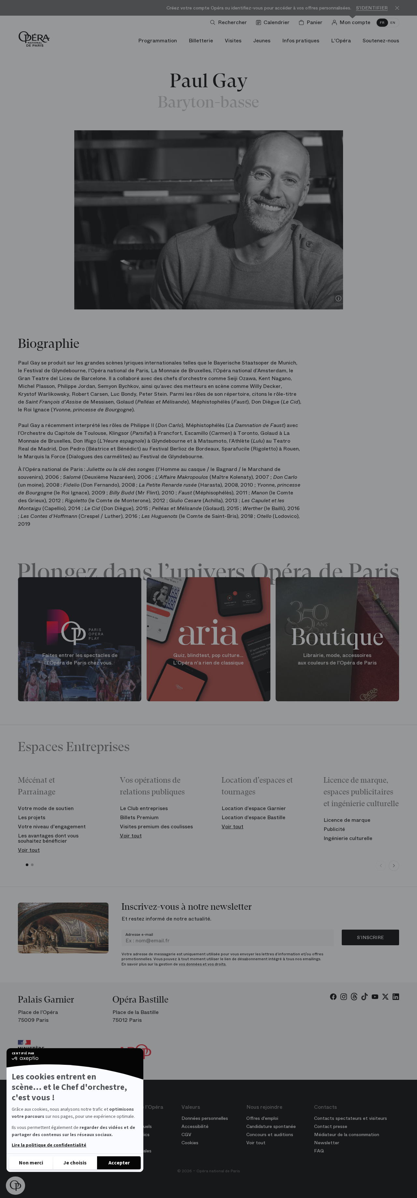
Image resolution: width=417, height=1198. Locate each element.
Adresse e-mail (139, 934)
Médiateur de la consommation (346, 1134)
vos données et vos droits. (202, 964)
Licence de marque (347, 820)
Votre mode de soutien (46, 808)
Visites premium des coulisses (156, 826)
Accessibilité (194, 1126)
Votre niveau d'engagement (52, 826)
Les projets (31, 817)
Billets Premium (139, 817)
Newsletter (326, 1142)
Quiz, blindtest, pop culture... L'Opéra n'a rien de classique (208, 659)
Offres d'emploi (262, 1118)
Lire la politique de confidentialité (49, 1145)
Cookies (189, 1142)
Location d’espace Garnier (254, 808)
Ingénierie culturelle (348, 838)
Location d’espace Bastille (253, 817)
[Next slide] (394, 866)
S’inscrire (370, 937)
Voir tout (29, 850)
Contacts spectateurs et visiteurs (350, 1118)
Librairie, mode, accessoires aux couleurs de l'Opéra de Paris (337, 659)
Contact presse (330, 1126)
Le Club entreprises (144, 808)
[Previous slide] (381, 866)
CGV (186, 1134)
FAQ (319, 1151)
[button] (15, 1186)
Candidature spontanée (271, 1126)
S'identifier (372, 8)
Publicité (334, 829)
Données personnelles (204, 1118)
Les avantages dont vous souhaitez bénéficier (48, 838)
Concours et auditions (269, 1134)
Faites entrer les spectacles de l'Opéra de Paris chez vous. (80, 659)
